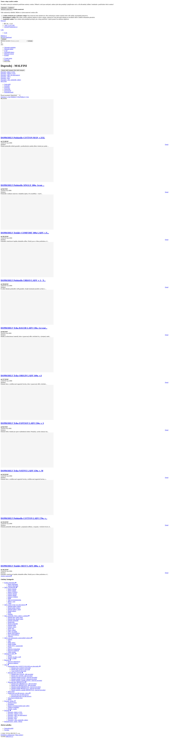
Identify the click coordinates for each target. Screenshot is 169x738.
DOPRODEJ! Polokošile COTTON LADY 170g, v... (24, 518)
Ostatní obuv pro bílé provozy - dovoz (18, 693)
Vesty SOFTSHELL (13, 635)
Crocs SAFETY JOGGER (18, 671)
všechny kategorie (6, 576)
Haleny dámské (12, 589)
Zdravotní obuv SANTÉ (15, 672)
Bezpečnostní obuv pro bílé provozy (21, 696)
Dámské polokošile (13, 620)
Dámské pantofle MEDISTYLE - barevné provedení (26, 687)
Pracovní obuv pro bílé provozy (20, 694)
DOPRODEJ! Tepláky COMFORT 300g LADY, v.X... (25, 233)
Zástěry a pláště (12, 658)
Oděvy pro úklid (12, 631)
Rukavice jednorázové (14, 661)
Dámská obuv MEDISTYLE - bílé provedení (24, 683)
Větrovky (10, 636)
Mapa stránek (19, 735)
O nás (5, 50)
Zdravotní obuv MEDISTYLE (16, 682)
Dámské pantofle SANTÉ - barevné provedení (24, 677)
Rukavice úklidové (13, 663)
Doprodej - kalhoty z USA (15, 713)
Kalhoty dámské (12, 593)
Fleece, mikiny (12, 630)
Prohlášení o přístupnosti (7, 735)
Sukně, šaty (11, 628)
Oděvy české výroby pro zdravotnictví (15, 605)
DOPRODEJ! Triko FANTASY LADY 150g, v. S (22, 423)
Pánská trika (11, 622)
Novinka (6, 730)
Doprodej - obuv (12, 718)
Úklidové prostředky (13, 707)
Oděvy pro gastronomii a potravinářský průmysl (17, 638)
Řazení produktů (5, 95)
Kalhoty (10, 639)
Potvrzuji (3, 20)
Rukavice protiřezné (13, 650)
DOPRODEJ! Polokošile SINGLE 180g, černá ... (22, 185)
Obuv (6, 664)
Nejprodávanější (8, 728)
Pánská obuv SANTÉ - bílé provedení (21, 676)
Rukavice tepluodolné (14, 649)
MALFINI (4, 81)
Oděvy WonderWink (10, 587)
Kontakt (6, 55)
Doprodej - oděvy (13, 717)
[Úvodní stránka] (6, 37)
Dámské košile (12, 625)
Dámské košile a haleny (14, 606)
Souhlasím (11, 7)
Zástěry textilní (12, 644)
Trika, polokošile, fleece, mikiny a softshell (16, 616)
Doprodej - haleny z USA (15, 712)
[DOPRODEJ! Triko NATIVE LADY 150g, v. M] (27, 467)
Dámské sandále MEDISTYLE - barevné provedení (25, 688)
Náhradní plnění (8, 49)
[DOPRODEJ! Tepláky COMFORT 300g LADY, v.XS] (27, 229)
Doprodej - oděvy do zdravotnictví (17, 715)
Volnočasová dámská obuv (15, 698)
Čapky (9, 603)
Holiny (10, 699)
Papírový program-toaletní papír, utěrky (19, 706)
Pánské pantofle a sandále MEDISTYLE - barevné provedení (28, 690)
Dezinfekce (11, 704)
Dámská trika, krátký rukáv (15, 617)
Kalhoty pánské (12, 595)
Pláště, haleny (11, 642)
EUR (5, 33)
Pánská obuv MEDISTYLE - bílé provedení (23, 685)
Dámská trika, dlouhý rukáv (15, 619)
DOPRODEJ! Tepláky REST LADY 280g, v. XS (22, 566)
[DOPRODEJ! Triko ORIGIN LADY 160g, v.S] (27, 372)
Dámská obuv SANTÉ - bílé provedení (22, 674)
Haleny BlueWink (13, 584)
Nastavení (4, 7)
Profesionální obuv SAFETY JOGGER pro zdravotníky (23, 666)
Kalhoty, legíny (12, 627)
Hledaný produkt (5, 41)
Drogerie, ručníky (9, 701)
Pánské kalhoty (12, 611)
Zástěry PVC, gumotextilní (15, 646)
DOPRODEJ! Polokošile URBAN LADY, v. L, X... (23, 280)
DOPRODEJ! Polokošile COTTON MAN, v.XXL (23, 138)
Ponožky (10, 614)
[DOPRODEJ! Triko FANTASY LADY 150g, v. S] (27, 419)
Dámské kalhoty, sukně (14, 609)
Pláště (9, 598)
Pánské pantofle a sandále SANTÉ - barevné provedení (26, 680)
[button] (2, 30)
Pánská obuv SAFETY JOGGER (20, 669)
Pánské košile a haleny (14, 608)
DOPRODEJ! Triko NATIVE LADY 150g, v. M (22, 471)
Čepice (10, 647)
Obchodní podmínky (10, 47)
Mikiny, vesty (11, 601)
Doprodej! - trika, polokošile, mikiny (18, 720)
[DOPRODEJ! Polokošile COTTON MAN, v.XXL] (27, 134)
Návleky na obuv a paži (14, 657)
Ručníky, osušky (12, 709)
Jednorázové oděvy (9, 653)
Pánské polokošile (13, 623)
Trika (9, 641)
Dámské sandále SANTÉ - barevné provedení (24, 679)
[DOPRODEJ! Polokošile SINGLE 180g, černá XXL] (27, 181)
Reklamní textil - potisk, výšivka (13, 721)
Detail (166, 144)
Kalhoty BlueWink (13, 586)
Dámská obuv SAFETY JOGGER (21, 668)
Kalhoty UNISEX (13, 597)
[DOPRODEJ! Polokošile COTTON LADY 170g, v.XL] (27, 514)
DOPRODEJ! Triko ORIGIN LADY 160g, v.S (21, 375)
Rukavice (7, 660)
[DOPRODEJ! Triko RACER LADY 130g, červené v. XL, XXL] (27, 324)
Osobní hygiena (12, 702)
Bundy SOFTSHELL (14, 633)
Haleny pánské (12, 590)
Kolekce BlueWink (9, 582)
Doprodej (7, 710)
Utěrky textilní (12, 652)
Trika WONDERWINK (14, 600)
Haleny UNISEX (12, 592)
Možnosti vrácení (9, 54)
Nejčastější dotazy (9, 52)
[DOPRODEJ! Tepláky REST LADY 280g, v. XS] (27, 562)
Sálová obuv (11, 691)
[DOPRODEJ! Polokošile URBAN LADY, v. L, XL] (27, 276)
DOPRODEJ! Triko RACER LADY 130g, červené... (24, 328)
